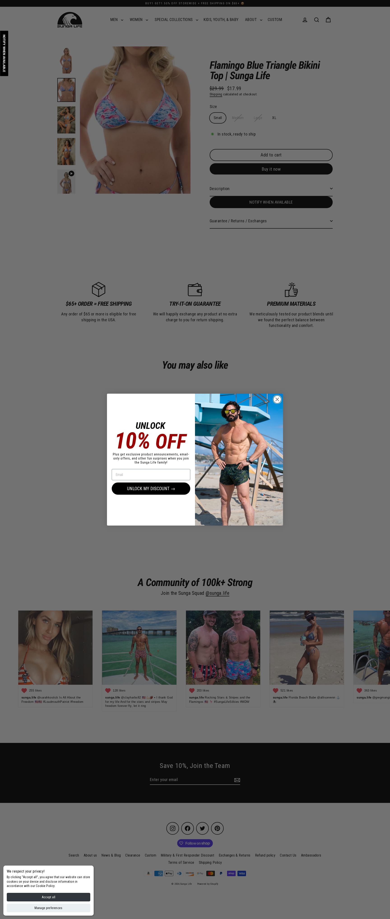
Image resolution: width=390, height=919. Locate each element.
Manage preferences (48, 908)
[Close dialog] (277, 399)
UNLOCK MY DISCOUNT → (151, 488)
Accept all (49, 897)
